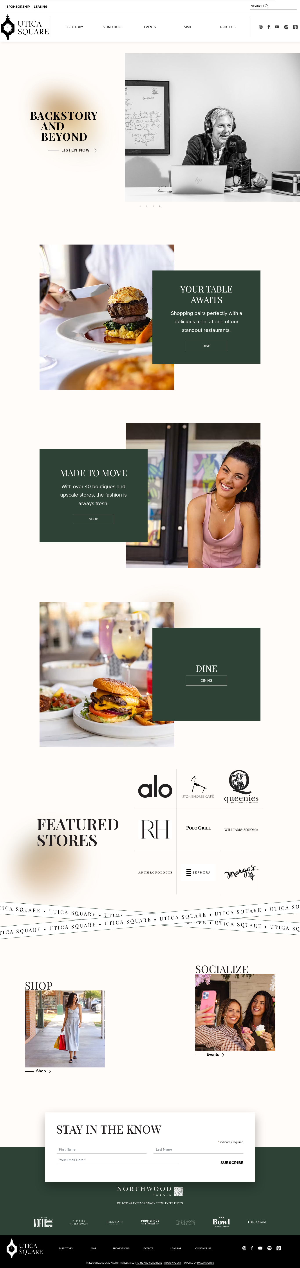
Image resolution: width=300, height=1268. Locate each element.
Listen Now (75, 150)
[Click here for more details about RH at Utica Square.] (155, 829)
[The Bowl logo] (221, 1222)
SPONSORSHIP (18, 6)
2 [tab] (147, 206)
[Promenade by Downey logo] (150, 1222)
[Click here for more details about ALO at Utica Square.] (155, 786)
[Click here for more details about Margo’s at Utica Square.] (241, 873)
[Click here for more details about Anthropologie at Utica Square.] (155, 873)
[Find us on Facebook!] (268, 27)
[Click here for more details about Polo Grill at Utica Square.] (198, 829)
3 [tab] (153, 206)
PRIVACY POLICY (172, 1262)
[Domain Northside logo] (43, 1222)
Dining (206, 680)
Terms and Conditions (149, 1262)
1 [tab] (140, 206)
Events (213, 1054)
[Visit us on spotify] (286, 27)
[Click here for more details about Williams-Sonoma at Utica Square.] (241, 829)
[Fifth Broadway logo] (79, 1222)
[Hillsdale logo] (114, 1222)
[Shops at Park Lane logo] (185, 1222)
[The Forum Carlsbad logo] (257, 1222)
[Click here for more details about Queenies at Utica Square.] (241, 786)
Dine (206, 345)
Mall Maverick (205, 1262)
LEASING (40, 6)
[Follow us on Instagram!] (261, 27)
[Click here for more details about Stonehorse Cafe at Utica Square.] (198, 786)
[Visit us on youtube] (277, 27)
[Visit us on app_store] (295, 27)
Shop (93, 519)
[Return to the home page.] (25, 27)
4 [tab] (160, 206)
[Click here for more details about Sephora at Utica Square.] (198, 873)
